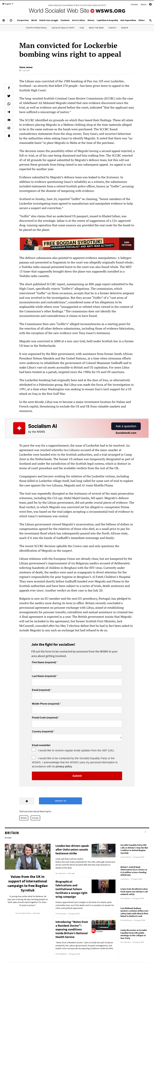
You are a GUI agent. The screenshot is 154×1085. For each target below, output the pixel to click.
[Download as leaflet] (9, 128)
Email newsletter (41, 745)
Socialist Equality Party (63, 28)
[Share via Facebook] (9, 88)
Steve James (25, 67)
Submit (77, 775)
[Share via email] (9, 120)
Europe (35, 818)
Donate (124, 28)
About (143, 4)
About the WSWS (96, 28)
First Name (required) (44, 662)
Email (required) (41, 690)
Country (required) (42, 731)
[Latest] (11, 21)
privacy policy (64, 766)
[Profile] (150, 4)
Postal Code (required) (45, 717)
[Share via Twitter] (9, 96)
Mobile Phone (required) (45, 704)
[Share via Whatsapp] (9, 104)
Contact (134, 4)
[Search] (150, 21)
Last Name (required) (44, 676)
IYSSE (82, 28)
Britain (24, 818)
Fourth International (36, 28)
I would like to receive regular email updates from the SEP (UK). (76, 750)
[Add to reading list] (9, 136)
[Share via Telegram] (9, 112)
